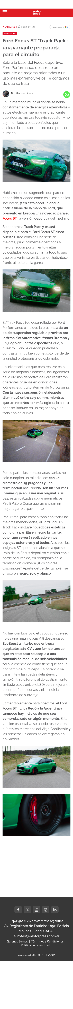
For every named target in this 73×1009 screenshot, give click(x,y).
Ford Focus (10, 34)
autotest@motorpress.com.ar (36, 936)
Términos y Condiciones (47, 941)
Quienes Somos (17, 941)
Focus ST (10, 218)
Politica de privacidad (35, 945)
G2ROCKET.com (42, 955)
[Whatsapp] (66, 94)
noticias (9, 26)
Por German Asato (22, 93)
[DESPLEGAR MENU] (5, 11)
